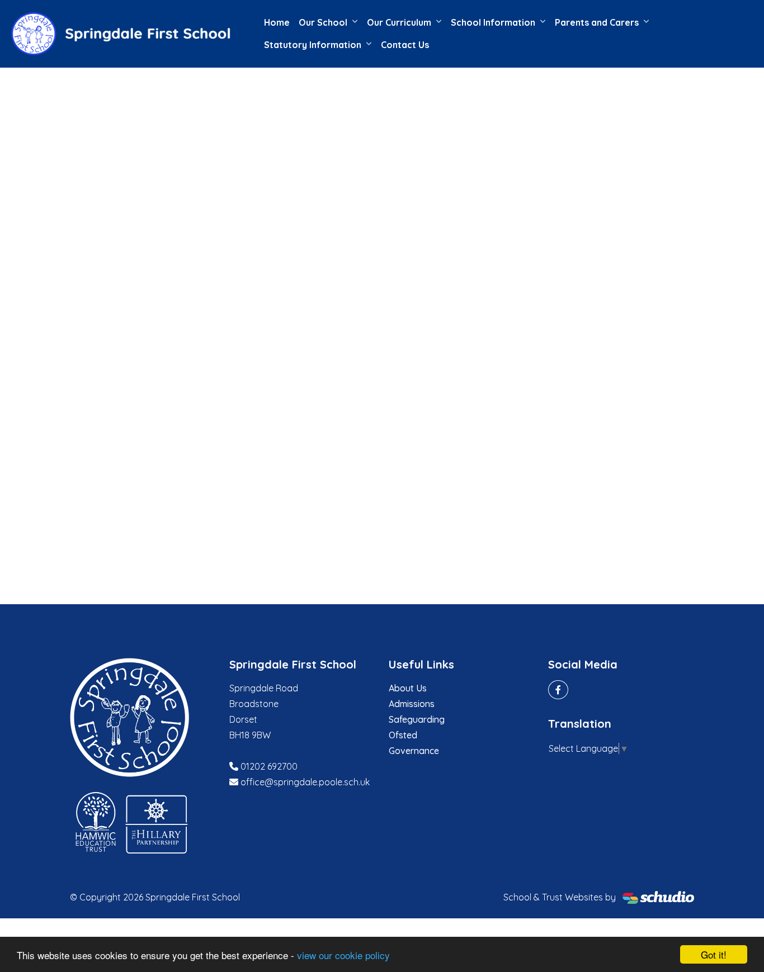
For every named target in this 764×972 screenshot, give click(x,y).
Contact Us (405, 44)
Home (277, 22)
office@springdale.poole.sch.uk (305, 782)
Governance (414, 750)
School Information (493, 22)
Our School (323, 22)
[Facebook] (558, 689)
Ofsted (403, 735)
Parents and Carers (597, 22)
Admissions (412, 703)
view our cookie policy (343, 955)
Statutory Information (312, 44)
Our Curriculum (399, 22)
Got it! (714, 954)
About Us (408, 688)
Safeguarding (417, 719)
